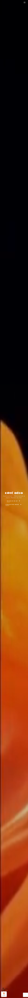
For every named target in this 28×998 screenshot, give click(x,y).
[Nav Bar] (25, 2)
